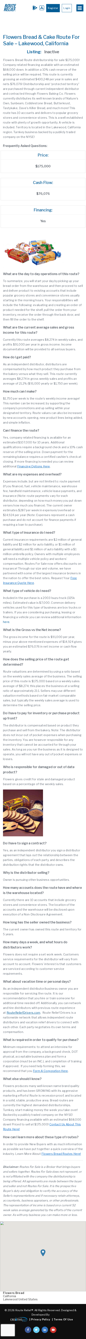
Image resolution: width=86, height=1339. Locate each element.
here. (6, 622)
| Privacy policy (39, 1319)
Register (53, 8)
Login (66, 8)
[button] (43, 1253)
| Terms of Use (62, 1319)
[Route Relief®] (10, 11)
